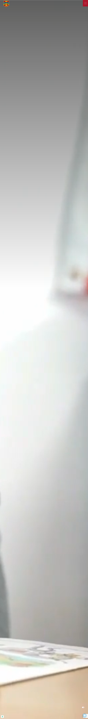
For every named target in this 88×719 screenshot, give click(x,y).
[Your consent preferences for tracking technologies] (2, 716)
